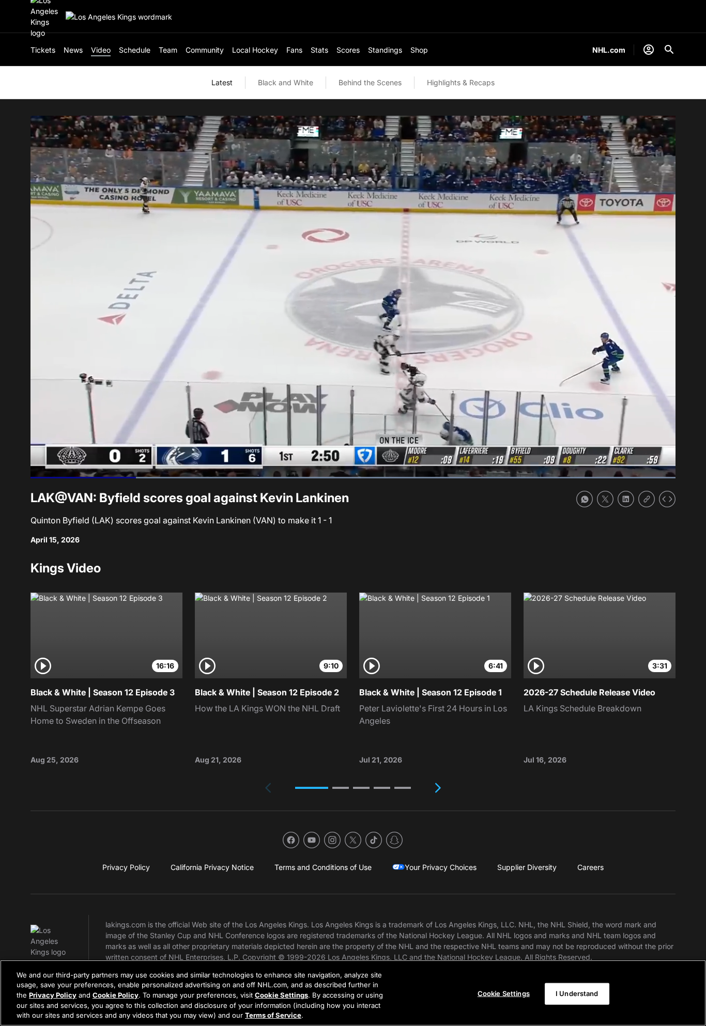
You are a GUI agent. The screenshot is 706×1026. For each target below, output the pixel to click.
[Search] (669, 49)
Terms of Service (273, 1015)
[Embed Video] (667, 499)
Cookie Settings (281, 995)
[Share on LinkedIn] (626, 499)
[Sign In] (648, 49)
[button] (311, 788)
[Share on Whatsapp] (584, 499)
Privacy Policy (52, 995)
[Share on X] (605, 499)
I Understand (577, 993)
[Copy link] (646, 499)
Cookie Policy (116, 995)
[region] (353, 993)
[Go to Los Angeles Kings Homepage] (119, 16)
